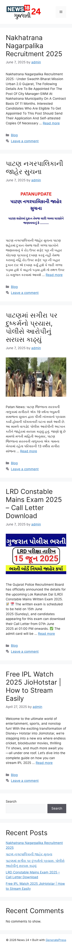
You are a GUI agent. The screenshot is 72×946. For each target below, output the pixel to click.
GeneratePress (56, 940)
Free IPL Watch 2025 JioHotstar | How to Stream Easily (33, 686)
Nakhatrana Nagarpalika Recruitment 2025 (34, 45)
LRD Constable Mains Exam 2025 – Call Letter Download (34, 503)
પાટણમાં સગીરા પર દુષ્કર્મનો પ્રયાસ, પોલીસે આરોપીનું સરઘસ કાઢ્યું (31, 327)
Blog (14, 135)
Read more (51, 123)
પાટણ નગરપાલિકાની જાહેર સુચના (34, 167)
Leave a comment (25, 141)
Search (11, 801)
